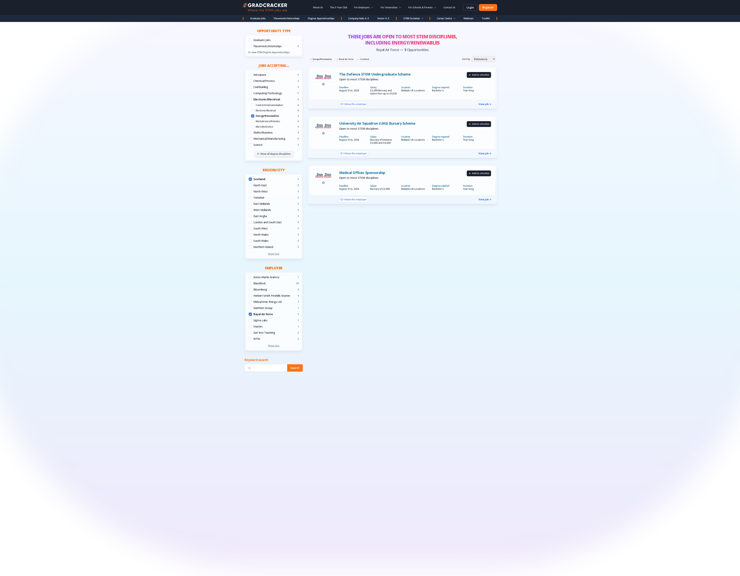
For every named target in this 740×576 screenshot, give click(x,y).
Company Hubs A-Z (358, 18)
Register (488, 7)
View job (483, 104)
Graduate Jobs (258, 18)
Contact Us (449, 7)
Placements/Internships (287, 18)
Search (294, 368)
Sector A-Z (383, 18)
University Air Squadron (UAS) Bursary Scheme (377, 123)
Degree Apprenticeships (321, 18)
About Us (318, 7)
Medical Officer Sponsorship (362, 172)
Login (470, 7)
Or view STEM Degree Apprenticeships (269, 52)
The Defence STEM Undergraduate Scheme (374, 74)
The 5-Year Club (338, 7)
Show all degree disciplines (275, 153)
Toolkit (486, 18)
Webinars (468, 18)
